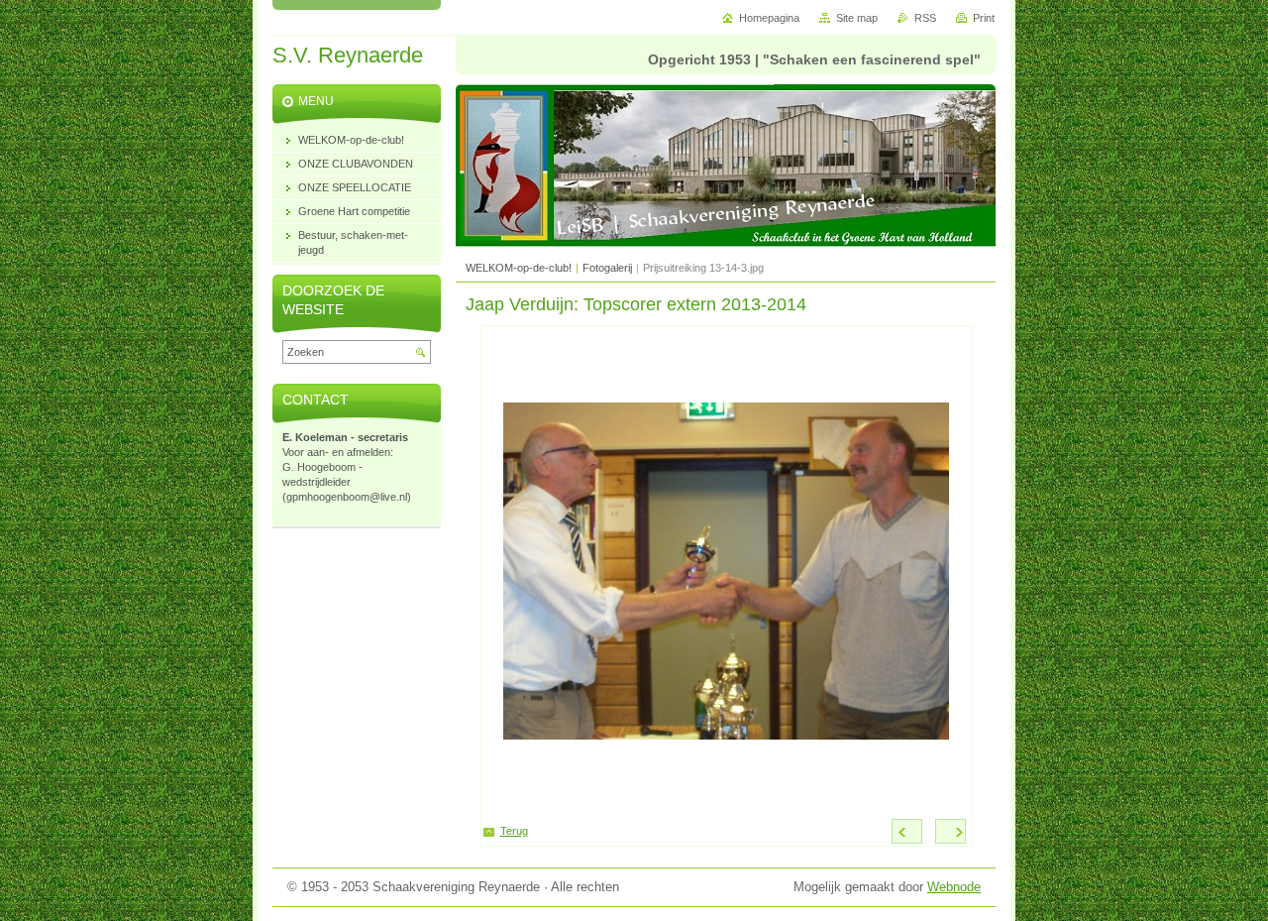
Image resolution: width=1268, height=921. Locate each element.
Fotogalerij (607, 268)
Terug (514, 831)
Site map (857, 18)
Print (984, 18)
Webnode (954, 886)
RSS (925, 18)
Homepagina (769, 18)
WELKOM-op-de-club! (519, 268)
